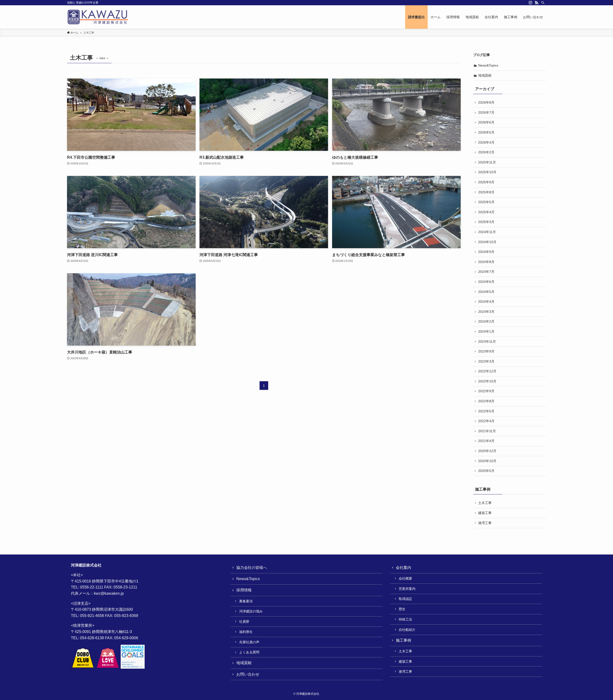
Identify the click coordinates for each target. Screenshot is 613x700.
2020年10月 (487, 461)
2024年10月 (487, 242)
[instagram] (530, 2)
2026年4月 (486, 142)
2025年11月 (487, 162)
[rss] (537, 2)
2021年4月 (486, 441)
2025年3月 (486, 222)
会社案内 (403, 568)
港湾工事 (485, 523)
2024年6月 (486, 282)
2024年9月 (486, 252)
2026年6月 (486, 122)
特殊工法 (405, 619)
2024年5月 (486, 292)
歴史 (402, 609)
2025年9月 (486, 182)
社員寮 (244, 621)
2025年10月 (487, 172)
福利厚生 (246, 632)
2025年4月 (486, 212)
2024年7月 (486, 272)
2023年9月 (486, 351)
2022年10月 (487, 381)
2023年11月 (487, 341)
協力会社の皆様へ (251, 568)
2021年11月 (487, 431)
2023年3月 (486, 361)
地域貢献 (485, 75)
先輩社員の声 (249, 642)
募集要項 (246, 601)
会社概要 (405, 578)
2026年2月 (486, 152)
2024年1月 (486, 331)
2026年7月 (486, 112)
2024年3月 (486, 312)
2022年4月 (486, 421)
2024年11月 (487, 232)
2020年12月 (487, 451)
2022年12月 (487, 371)
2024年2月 (486, 321)
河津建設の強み (251, 611)
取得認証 (405, 599)
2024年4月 (486, 301)
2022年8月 (486, 401)
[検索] (543, 2)
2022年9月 (486, 391)
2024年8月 (486, 262)
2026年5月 (486, 132)
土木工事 (485, 503)
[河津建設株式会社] (97, 17)
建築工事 (485, 513)
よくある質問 (249, 652)
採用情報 (244, 590)
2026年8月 (486, 102)
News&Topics (488, 65)
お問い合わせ (247, 674)
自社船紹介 (407, 630)
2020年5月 (486, 471)
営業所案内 (407, 589)
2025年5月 (486, 202)
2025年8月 (486, 192)
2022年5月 (486, 411)
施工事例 (403, 640)
